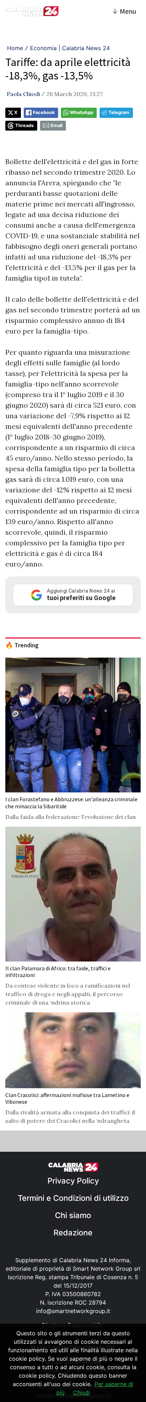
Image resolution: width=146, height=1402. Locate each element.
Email (56, 125)
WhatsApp (81, 112)
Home (15, 48)
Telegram (118, 112)
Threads (24, 125)
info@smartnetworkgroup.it (73, 1310)
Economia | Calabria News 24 (70, 48)
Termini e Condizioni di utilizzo (73, 1198)
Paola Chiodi (23, 93)
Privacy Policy (73, 1180)
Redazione (73, 1232)
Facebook (44, 112)
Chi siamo (73, 1215)
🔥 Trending (22, 645)
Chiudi (81, 1392)
